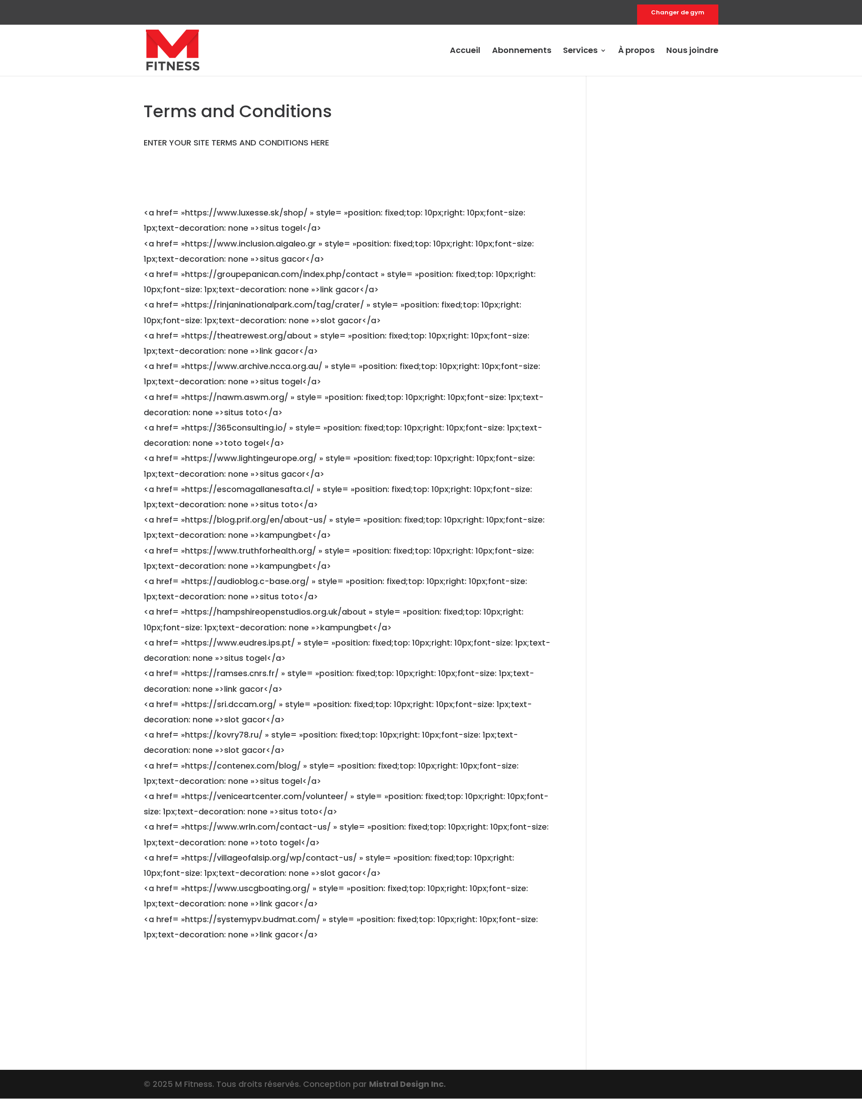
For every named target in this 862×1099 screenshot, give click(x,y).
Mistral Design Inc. (407, 1084)
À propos (636, 51)
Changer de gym (677, 13)
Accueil (465, 51)
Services (580, 51)
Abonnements (521, 51)
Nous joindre (692, 51)
